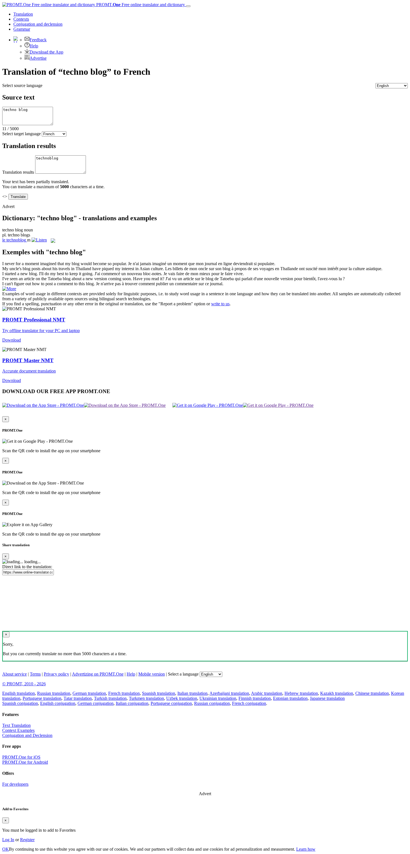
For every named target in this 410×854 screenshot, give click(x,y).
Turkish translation (110, 698)
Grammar (21, 29)
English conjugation (57, 703)
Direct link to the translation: (27, 566)
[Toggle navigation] (188, 6)
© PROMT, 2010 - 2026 (24, 683)
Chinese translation (372, 693)
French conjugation (249, 703)
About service (14, 674)
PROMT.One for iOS (21, 757)
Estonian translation (290, 698)
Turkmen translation (146, 698)
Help (34, 45)
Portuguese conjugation (171, 703)
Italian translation (192, 693)
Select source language (22, 85)
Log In (8, 839)
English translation (18, 693)
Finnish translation (254, 698)
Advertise (38, 58)
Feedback (38, 39)
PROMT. (140, 4)
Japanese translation (327, 698)
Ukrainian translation (217, 698)
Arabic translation (266, 693)
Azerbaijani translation (229, 693)
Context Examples (18, 730)
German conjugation (96, 703)
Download (11, 340)
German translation (89, 693)
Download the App (46, 52)
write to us (220, 303)
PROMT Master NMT (28, 360)
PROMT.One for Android (25, 762)
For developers (15, 784)
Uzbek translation (181, 698)
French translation (124, 693)
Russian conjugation (212, 703)
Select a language (183, 674)
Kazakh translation (336, 693)
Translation (23, 14)
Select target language (21, 133)
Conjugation (37, 24)
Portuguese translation (42, 698)
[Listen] (39, 240)
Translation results (18, 172)
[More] (9, 288)
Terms (35, 674)
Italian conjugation (132, 703)
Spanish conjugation (20, 703)
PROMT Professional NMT (33, 320)
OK (5, 849)
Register (27, 839)
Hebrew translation (301, 693)
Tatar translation (78, 698)
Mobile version (151, 674)
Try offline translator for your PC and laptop (41, 330)
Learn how (305, 849)
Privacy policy (56, 674)
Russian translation (53, 693)
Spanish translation (158, 693)
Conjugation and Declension (27, 735)
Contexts (21, 19)
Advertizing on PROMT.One (98, 674)
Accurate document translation (29, 371)
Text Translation (16, 725)
